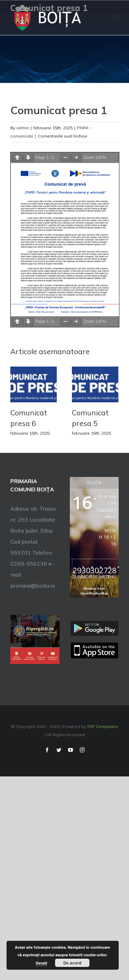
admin (22, 127)
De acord (72, 963)
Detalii (41, 963)
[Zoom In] (76, 158)
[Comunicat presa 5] (95, 383)
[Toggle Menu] (115, 17)
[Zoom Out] (65, 158)
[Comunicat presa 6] (33, 383)
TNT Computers (102, 726)
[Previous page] (17, 158)
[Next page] (28, 158)
